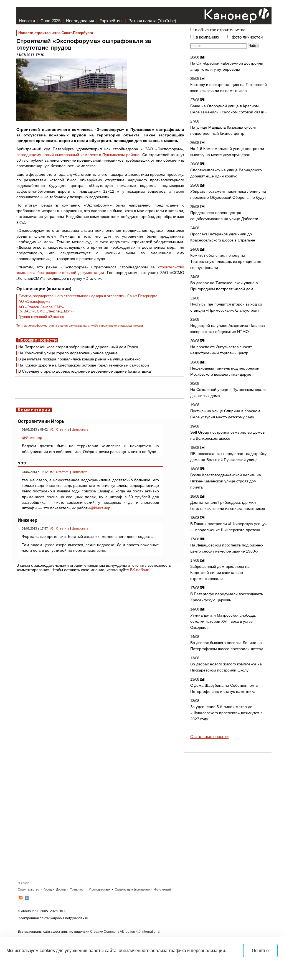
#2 (52, 472)
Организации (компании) (132, 889)
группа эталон (58, 325)
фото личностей (247, 37)
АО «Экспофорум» (34, 301)
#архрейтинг (111, 20)
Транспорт (77, 889)
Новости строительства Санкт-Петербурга (55, 33)
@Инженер (32, 437)
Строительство (28, 889)
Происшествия (99, 889)
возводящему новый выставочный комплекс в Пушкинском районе (78, 154)
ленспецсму (77, 325)
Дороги (61, 889)
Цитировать (80, 429)
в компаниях (207, 37)
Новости (27, 20)
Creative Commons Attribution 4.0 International (125, 932)
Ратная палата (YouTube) (152, 20)
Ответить (62, 429)
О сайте (23, 883)
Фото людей (162, 889)
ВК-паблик (139, 570)
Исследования (80, 20)
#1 (52, 429)
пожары (138, 325)
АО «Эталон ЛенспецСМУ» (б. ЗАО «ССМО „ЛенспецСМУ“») (46, 309)
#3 (52, 528)
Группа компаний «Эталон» (41, 317)
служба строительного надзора (110, 325)
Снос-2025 (50, 20)
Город (48, 889)
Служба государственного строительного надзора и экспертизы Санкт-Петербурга (88, 296)
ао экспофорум (35, 325)
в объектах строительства (220, 30)
